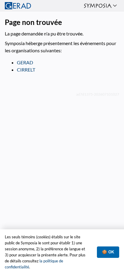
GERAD (25, 62)
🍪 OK (108, 252)
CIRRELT (26, 69)
